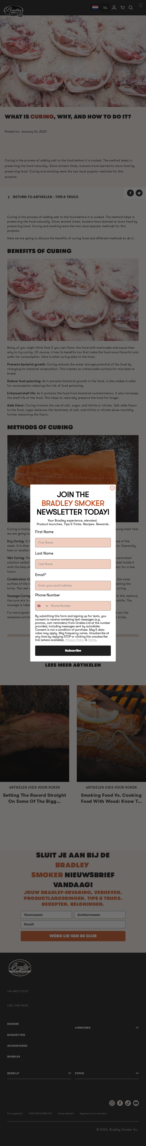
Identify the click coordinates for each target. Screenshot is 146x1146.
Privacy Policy (75, 640)
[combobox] (42, 605)
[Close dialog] (112, 488)
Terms (92, 640)
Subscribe (73, 650)
